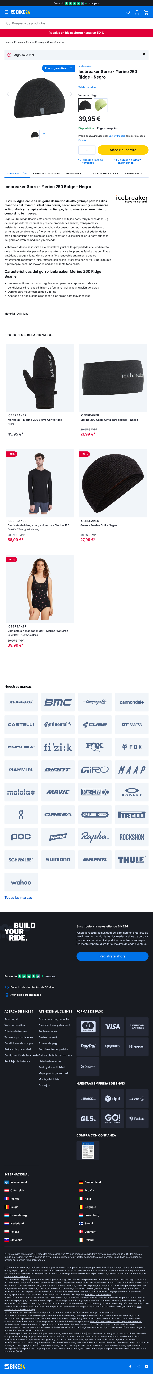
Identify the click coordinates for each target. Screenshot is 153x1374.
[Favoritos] (128, 12)
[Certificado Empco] (87, 1150)
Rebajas (54, 32)
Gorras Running (55, 42)
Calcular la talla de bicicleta (55, 1055)
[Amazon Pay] (112, 1046)
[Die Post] (137, 1098)
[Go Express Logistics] (112, 1118)
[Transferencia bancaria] (87, 1066)
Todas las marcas (18, 898)
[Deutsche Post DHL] (87, 1098)
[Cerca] (144, 53)
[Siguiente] (71, 94)
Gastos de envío (48, 1037)
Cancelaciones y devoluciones (56, 1025)
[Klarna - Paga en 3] (137, 1046)
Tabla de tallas (87, 87)
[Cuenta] (137, 12)
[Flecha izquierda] (10, 378)
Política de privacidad (17, 1049)
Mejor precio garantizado (54, 1073)
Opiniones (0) (76, 173)
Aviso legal (11, 1019)
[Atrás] (8, 94)
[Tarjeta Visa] (112, 1026)
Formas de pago (48, 1043)
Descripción (17, 173)
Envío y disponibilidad (52, 1067)
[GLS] (87, 1118)
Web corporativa (14, 1025)
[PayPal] (87, 1046)
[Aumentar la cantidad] (92, 149)
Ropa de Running (35, 42)
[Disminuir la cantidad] (82, 149)
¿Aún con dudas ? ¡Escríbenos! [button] (129, 161)
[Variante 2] (100, 105)
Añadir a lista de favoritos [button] (92, 161)
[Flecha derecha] (70, 378)
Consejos (44, 1085)
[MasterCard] (87, 1026)
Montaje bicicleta (49, 1079)
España (82, 140)
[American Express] (137, 1026)
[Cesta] (146, 12)
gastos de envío (83, 1254)
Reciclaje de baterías (17, 1061)
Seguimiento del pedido (53, 1049)
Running (18, 42)
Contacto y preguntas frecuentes (56, 1019)
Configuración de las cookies (22, 1055)
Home (7, 42)
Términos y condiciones (18, 1037)
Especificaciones (46, 173)
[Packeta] (137, 1118)
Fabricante (134, 173)
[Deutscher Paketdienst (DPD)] (112, 1098)
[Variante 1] (85, 105)
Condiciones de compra (18, 1043)
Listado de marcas (50, 1061)
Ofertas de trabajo (15, 1031)
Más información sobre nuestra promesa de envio (116, 1321)
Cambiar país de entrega (17, 1276)
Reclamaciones (48, 1031)
